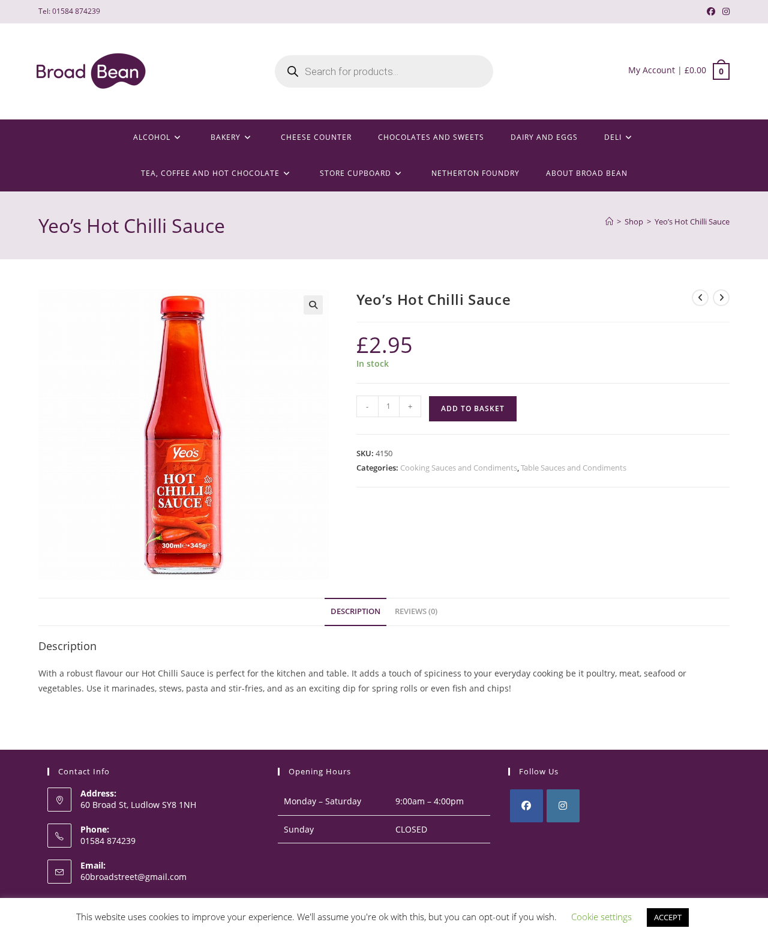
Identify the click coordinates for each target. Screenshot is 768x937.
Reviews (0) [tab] (416, 611)
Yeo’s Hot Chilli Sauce (692, 221)
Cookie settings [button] (601, 917)
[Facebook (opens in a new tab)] (711, 11)
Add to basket (473, 408)
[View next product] (721, 297)
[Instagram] (563, 805)
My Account (651, 70)
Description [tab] (355, 611)
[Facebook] (526, 805)
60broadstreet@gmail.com (133, 876)
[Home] (609, 221)
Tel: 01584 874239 (69, 11)
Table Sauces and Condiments (573, 467)
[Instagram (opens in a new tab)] (724, 11)
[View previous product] (700, 297)
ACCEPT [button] (668, 917)
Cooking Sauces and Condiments (458, 467)
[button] (313, 305)
